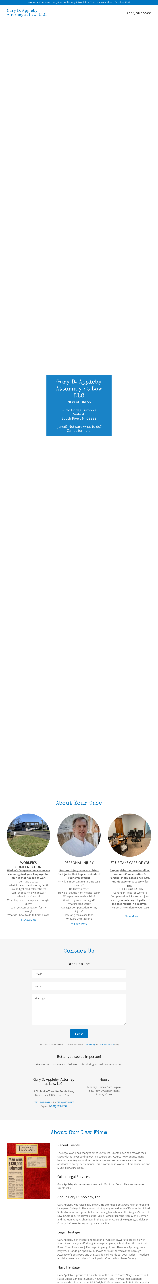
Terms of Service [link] (106, 1044)
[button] (28, 920)
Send (79, 1033)
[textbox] (79, 974)
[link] (43, 15)
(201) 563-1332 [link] (58, 1106)
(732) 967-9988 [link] (139, 12)
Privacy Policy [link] (89, 1044)
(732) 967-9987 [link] (65, 1102)
